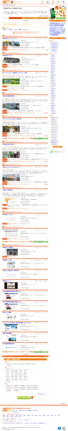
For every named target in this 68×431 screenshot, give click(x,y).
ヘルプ (63, 2)
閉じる (45, 356)
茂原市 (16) (53, 66)
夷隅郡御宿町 (9, 390)
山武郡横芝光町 (23, 387)
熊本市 (20, 416)
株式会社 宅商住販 (8, 247)
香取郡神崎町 (22, 385)
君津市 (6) (53, 90)
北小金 (10, 29)
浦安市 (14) (53, 93)
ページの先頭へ (62, 403)
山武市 (21, 379)
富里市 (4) (53, 103)
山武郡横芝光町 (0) (54, 129)
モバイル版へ (26, 419)
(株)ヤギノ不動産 (7, 312)
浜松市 (40, 415)
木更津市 (25, 369)
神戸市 (59, 415)
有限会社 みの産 (7, 260)
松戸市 (8, 371)
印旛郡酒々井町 (9, 385)
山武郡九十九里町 (10, 387)
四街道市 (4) (53, 95)
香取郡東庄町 (35, 385)
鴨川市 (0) (53, 86)
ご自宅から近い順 (28, 18)
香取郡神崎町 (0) (54, 120)
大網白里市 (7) (53, 113)
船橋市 (16, 369)
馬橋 (20, 29)
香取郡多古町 (29, 385)
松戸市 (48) (53, 63)
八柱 (15, 29)
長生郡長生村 (9, 389)
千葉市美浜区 (9, 365)
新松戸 (5, 29)
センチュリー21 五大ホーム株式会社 (12, 118)
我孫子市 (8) (53, 85)
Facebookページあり (57, 29)
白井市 (21, 378)
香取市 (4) (53, 108)
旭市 (12, 373)
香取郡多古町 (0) (54, 122)
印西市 (16, 378)
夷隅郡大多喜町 (36, 389)
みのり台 (25, 29)
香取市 (16, 379)
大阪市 (52, 415)
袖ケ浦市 (8, 378)
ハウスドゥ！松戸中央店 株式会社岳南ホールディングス (17, 322)
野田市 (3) (53, 65)
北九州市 (11, 416)
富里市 (25, 378)
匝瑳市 (13, 379)
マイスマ (16, 410)
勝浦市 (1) (53, 78)
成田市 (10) (53, 68)
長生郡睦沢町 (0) (54, 132)
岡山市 (4, 416)
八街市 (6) (53, 98)
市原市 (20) (53, 80)
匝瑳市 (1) (53, 106)
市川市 (13, 369)
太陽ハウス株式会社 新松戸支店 (11, 270)
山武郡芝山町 (16, 387)
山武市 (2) (53, 110)
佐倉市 (25, 371)
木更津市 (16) (53, 61)
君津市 (13, 376)
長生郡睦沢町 (35, 387)
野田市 (13, 371)
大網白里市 (9, 381)
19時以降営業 (54, 23)
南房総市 (8, 379)
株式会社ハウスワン (8, 55)
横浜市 (20, 415)
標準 (15, 18)
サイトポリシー (15, 411)
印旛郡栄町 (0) (53, 119)
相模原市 (28, 415)
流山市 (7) (53, 81)
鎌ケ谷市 (8, 376)
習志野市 (17, 373)
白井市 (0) (53, 101)
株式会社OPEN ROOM (8, 144)
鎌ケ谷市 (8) (53, 88)
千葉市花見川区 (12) (54, 44)
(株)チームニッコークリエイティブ (11, 167)
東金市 (8, 373)
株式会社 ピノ (7, 280)
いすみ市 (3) (53, 111)
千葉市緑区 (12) (54, 49)
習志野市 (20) (53, 75)
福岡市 (16, 416)
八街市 (13, 378)
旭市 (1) (52, 73)
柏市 (20, 373)
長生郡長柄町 (22, 389)
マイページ (58, 2)
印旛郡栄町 (16, 385)
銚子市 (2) (53, 55)
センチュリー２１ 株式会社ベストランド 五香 (15, 72)
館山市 (21, 369)
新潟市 (32, 415)
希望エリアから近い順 (42, 18)
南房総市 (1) (53, 105)
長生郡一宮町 (29, 387)
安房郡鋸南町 (16, 390)
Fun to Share (59, 428)
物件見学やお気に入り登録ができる (18, 138)
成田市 (21, 371)
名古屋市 (44, 415)
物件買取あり (58, 33)
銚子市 (8, 369)
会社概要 (29, 410)
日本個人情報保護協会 (64, 428)
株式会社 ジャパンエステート (10, 38)
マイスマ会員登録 (6, 419)
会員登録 (47, 2)
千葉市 (17, 415)
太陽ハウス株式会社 (8, 189)
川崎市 (24, 415)
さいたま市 (12, 415)
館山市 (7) (53, 60)
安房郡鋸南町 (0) (54, 144)
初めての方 (42, 2)
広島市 (8, 416)
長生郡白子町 (16, 389)
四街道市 (25, 376)
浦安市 (21, 376)
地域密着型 (55, 34)
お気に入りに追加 (45, 38)
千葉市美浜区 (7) (54, 50)
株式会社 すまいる (8, 214)
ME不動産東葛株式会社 (8, 343)
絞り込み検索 (57, 146)
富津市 (16, 376)
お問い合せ (35, 410)
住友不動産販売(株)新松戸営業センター (12, 291)
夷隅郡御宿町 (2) (54, 142)
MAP (37, 42)
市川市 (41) (53, 56)
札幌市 (4, 415)
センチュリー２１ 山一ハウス (10, 229)
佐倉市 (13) (53, 70)
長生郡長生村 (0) (54, 134)
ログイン (53, 2)
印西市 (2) (53, 100)
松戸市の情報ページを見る (16, 24)
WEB (37, 38)
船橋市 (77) (53, 58)
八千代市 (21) (53, 83)
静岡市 (36, 415)
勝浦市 (25, 373)
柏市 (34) (52, 76)
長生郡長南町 (29, 389)
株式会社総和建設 (7, 333)
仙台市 (8, 415)
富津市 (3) (53, 91)
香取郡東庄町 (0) (54, 124)
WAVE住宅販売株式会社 (9, 96)
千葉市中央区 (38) (54, 42)
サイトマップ (20, 419)
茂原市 (16, 371)
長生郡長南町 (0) (54, 139)
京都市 (48, 415)
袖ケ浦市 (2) (53, 96)
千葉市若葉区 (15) (54, 47)
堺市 (55, 415)
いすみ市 (25, 379)
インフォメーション (13, 419)
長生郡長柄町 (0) (54, 137)
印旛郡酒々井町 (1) (54, 117)
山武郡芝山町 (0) (54, 127)
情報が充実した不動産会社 (26, 32)
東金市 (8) (53, 71)
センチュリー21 (57, 27)
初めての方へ (22, 410)
